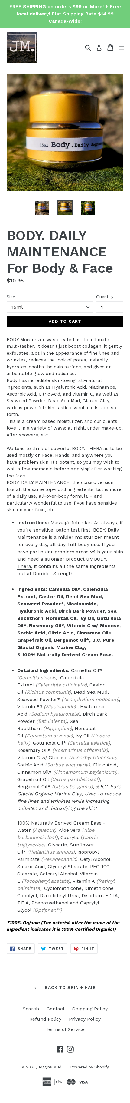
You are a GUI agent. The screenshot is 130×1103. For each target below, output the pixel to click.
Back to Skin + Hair (69, 987)
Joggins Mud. (50, 1067)
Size (11, 296)
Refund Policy (45, 1019)
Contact (56, 1009)
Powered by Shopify (89, 1067)
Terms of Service (65, 1029)
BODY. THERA (87, 448)
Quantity (104, 296)
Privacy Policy (85, 1019)
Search (31, 1009)
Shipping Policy (90, 1009)
